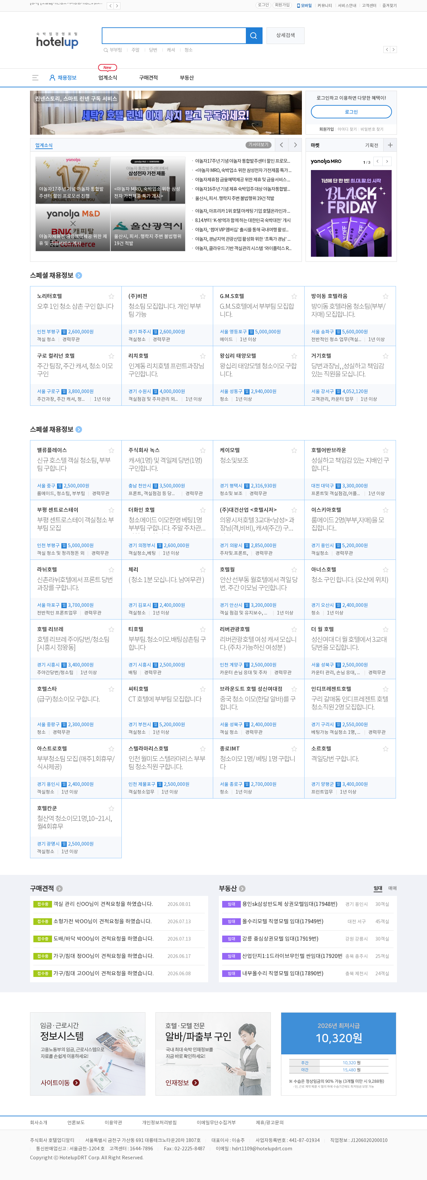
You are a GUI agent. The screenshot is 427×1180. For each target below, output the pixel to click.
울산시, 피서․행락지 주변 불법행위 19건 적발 (234, 198)
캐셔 (171, 50)
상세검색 (285, 35)
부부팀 (116, 50)
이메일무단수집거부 (216, 1123)
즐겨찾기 (389, 6)
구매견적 (148, 78)
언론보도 (76, 1123)
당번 (153, 50)
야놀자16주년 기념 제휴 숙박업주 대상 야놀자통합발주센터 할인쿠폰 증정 (260, 189)
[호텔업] (57, 51)
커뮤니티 (325, 6)
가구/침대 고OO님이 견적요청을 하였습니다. (103, 974)
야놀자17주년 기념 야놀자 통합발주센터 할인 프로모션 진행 (247, 161)
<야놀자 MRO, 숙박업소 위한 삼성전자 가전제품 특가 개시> (247, 170)
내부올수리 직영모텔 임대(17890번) (283, 974)
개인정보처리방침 (159, 1123)
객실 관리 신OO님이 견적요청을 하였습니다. (103, 904)
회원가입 (282, 5)
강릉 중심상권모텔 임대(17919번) (280, 939)
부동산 (187, 78)
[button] (387, 161)
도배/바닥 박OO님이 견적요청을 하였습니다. (103, 939)
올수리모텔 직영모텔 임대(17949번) (283, 922)
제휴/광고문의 (270, 1123)
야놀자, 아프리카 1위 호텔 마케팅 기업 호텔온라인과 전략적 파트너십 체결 (260, 211)
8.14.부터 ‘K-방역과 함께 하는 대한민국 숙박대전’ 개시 (243, 220)
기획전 (371, 145)
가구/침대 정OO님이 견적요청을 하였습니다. (103, 956)
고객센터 (369, 6)
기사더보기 (259, 144)
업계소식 (107, 78)
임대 (378, 888)
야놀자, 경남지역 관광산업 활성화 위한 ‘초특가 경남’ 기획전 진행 (251, 239)
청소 (188, 50)
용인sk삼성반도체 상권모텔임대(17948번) (290, 904)
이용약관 (113, 1123)
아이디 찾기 (347, 129)
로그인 (263, 5)
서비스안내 (347, 6)
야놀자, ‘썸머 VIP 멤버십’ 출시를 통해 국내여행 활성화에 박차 (248, 230)
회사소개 (38, 1123)
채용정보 (67, 78)
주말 (135, 50)
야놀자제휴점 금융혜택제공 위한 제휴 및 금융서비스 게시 (245, 180)
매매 (392, 888)
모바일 (306, 5)
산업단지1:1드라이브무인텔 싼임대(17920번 (292, 956)
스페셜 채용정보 (51, 276)
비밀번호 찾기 (372, 129)
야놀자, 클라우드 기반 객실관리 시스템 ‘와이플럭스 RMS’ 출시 (249, 248)
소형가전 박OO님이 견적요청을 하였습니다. (102, 922)
